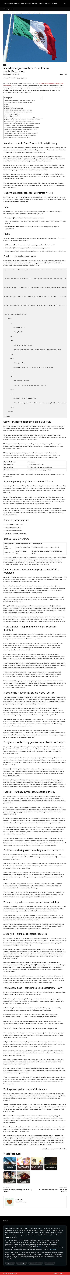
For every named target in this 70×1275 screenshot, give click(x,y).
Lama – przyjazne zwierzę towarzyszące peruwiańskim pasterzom (24, 118)
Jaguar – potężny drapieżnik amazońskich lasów (18, 112)
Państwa (34, 3)
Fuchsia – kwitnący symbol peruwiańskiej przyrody (20, 125)
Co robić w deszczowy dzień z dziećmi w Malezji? (53, 1190)
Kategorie (28, 3)
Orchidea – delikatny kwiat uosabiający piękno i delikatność (22, 127)
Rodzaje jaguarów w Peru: (13, 116)
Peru (13, 13)
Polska (39, 1247)
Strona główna (6, 13)
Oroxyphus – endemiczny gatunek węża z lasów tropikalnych (23, 123)
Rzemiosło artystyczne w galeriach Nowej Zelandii (17, 1190)
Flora (7, 104)
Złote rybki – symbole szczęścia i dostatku (17, 131)
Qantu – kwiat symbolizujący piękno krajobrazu (19, 110)
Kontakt (54, 3)
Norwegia (53, 1249)
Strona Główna (8, 3)
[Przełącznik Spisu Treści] (41, 98)
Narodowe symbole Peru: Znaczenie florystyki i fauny (20, 100)
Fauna (7, 106)
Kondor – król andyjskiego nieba (14, 108)
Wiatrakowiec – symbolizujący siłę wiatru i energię (20, 121)
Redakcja (40, 3)
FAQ (22, 3)
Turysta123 (8, 74)
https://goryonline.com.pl (21, 1202)
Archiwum (17, 3)
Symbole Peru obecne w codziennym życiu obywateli (21, 135)
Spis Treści (48, 3)
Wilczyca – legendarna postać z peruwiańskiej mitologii (21, 129)
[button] (64, 3)
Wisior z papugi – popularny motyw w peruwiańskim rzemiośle (23, 119)
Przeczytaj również (8, 9)
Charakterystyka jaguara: (13, 114)
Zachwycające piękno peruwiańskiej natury (18, 137)
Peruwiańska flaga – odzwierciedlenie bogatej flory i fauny (22, 133)
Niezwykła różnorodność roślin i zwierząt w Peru (19, 102)
